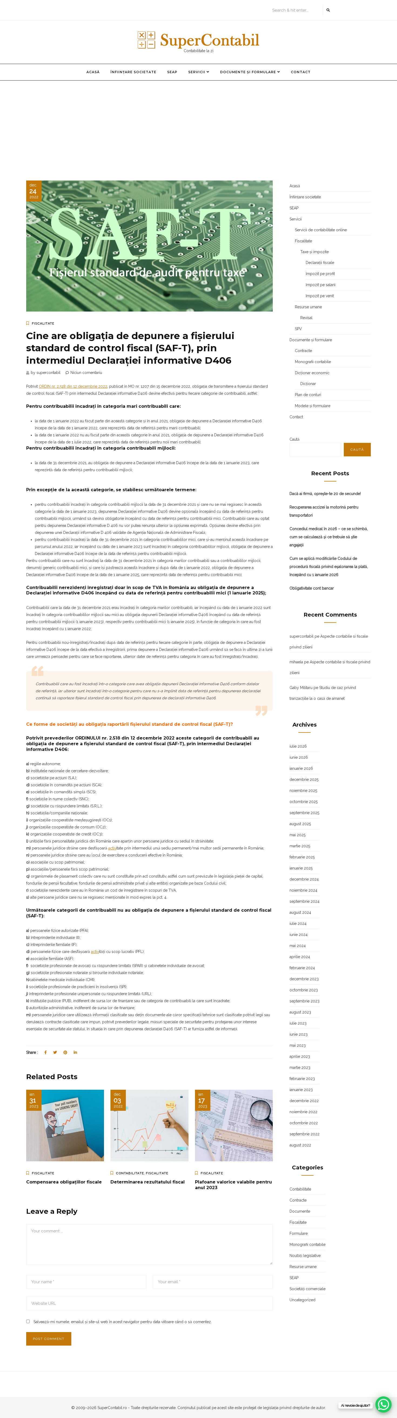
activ (112, 848)
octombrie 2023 (304, 990)
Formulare (299, 1233)
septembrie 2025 (304, 813)
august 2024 (300, 912)
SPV (298, 329)
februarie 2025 (302, 857)
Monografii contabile (313, 362)
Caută (295, 439)
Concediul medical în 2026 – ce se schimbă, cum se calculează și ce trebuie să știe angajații (329, 537)
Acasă (93, 72)
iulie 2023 (298, 1023)
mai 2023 (298, 1045)
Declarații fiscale (320, 262)
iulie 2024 (298, 923)
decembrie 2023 (304, 979)
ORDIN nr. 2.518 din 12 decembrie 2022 (73, 386)
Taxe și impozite (314, 252)
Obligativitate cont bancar (312, 588)
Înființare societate (133, 72)
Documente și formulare (248, 72)
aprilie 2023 (300, 1056)
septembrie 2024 (304, 901)
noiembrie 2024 (303, 890)
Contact (301, 72)
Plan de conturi (308, 395)
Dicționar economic (312, 373)
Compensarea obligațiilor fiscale (64, 1182)
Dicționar (308, 384)
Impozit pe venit (320, 296)
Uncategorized (302, 1300)
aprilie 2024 (300, 957)
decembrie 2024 (304, 879)
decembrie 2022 (304, 1101)
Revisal (306, 318)
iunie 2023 (299, 1034)
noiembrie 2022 (303, 1112)
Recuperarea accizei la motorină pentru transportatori (324, 511)
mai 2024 (298, 946)
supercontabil (302, 636)
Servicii (196, 72)
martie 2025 (300, 846)
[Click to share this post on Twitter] (55, 1052)
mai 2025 (297, 835)
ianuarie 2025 (301, 868)
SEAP (172, 72)
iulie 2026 (298, 746)
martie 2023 (300, 1067)
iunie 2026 (299, 757)
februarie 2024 (302, 968)
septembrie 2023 (304, 1001)
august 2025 (300, 824)
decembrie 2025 (304, 779)
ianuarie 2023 (301, 1090)
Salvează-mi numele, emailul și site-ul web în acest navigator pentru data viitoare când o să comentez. (122, 1322)
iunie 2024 (299, 934)
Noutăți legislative (305, 1255)
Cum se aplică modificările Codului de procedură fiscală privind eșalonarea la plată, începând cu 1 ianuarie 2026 (329, 566)
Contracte (303, 351)
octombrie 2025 (304, 802)
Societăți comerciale (307, 1289)
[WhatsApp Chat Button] (383, 1404)
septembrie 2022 (304, 1134)
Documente (300, 1211)
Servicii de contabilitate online (321, 230)
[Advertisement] (198, 121)
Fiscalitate (43, 323)
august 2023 (300, 1012)
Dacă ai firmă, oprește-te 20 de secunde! (325, 493)
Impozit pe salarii (320, 285)
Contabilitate (130, 1173)
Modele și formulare (312, 406)
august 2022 (300, 1145)
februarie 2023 (302, 1078)
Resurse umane (308, 307)
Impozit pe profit (320, 274)
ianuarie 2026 (301, 768)
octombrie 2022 (304, 1123)
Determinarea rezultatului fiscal (147, 1182)
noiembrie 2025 (303, 790)
